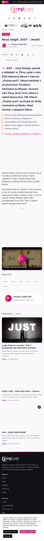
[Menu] (35, 18)
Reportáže (5, 489)
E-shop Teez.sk (7, 509)
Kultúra (35, 281)
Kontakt (4, 502)
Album (5, 281)
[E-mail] (33, 55)
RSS (3, 513)
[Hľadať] (9, 18)
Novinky (4, 30)
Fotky (4, 481)
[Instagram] (14, 18)
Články (11, 30)
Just (28, 281)
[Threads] (29, 18)
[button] (22, 258)
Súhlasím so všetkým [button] (27, 531)
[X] (17, 55)
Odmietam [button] (7, 536)
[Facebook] (19, 18)
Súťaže (4, 492)
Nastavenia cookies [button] (10, 531)
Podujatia (5, 485)
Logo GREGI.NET (8, 505)
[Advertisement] (22, 227)
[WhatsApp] (22, 55)
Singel (5, 286)
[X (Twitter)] (24, 18)
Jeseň (21, 281)
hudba (13, 281)
